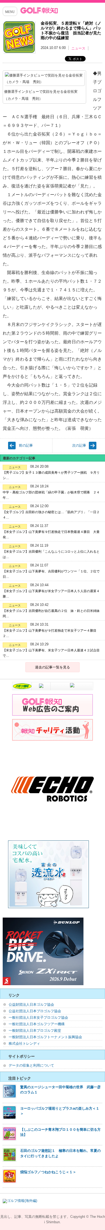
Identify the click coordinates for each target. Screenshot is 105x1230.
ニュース (78, 48)
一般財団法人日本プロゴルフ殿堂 (35, 1030)
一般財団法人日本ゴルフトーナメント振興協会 (45, 1037)
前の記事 (26, 445)
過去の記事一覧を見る (52, 667)
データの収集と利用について (31, 1065)
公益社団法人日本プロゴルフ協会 (35, 1011)
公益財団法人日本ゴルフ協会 (31, 1005)
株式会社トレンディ (24, 1043)
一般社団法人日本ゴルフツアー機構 (37, 1024)
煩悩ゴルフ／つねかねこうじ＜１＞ (48, 1172)
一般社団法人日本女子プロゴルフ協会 (38, 1017)
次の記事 (79, 445)
